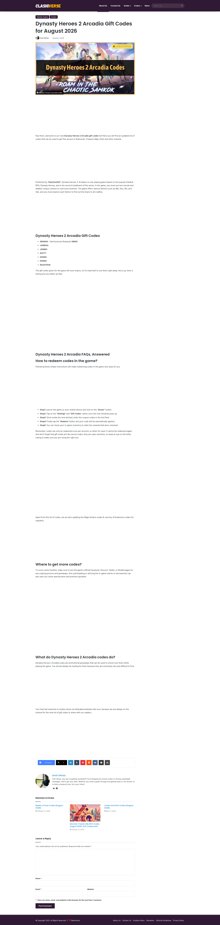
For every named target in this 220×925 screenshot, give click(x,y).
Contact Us (115, 6)
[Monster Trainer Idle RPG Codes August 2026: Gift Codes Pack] (85, 813)
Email (38, 889)
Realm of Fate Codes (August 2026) (49, 806)
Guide (126, 6)
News (147, 6)
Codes (137, 6)
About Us (103, 6)
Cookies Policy (139, 920)
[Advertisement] (85, 116)
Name (39, 878)
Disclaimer (150, 920)
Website (90, 889)
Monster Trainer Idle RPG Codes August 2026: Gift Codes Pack (84, 825)
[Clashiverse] (48, 6)
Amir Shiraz (44, 38)
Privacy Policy (178, 920)
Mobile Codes (42, 17)
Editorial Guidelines (163, 920)
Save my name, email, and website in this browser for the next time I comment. (70, 900)
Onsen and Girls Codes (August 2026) (118, 806)
